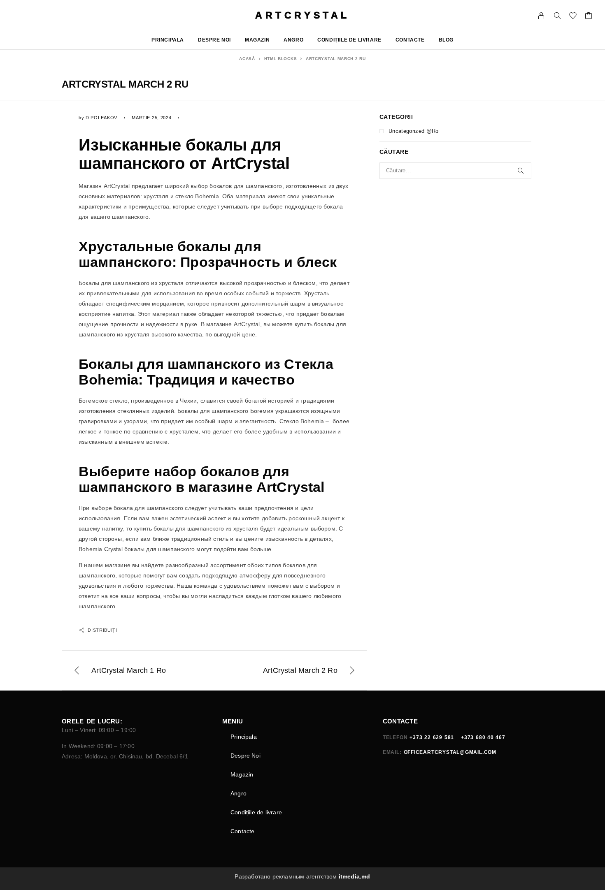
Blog (446, 40)
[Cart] (589, 17)
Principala (167, 40)
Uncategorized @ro (414, 131)
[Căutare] (557, 15)
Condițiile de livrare (349, 40)
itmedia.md (354, 876)
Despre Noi (214, 40)
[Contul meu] (541, 15)
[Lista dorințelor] (573, 17)
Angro (293, 40)
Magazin (257, 40)
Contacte (410, 40)
